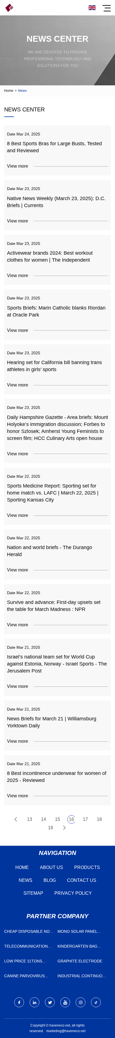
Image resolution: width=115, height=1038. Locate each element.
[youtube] (65, 1002)
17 (85, 819)
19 (50, 827)
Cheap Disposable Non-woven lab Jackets (29, 932)
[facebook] (19, 1002)
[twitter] (50, 1002)
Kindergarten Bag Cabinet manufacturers (77, 947)
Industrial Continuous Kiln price (83, 977)
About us (51, 867)
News (25, 880)
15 (57, 819)
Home (8, 91)
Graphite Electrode (80, 961)
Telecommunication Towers (26, 947)
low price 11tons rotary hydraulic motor (24, 962)
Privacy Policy (73, 893)
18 (99, 819)
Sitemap (33, 893)
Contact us (81, 880)
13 (29, 819)
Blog (50, 880)
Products (87, 867)
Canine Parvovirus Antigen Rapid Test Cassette (24, 977)
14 (43, 819)
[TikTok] (96, 1002)
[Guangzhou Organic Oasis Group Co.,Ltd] (9, 7)
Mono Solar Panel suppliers (77, 932)
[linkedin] (34, 1002)
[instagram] (80, 1002)
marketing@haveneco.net (65, 1031)
